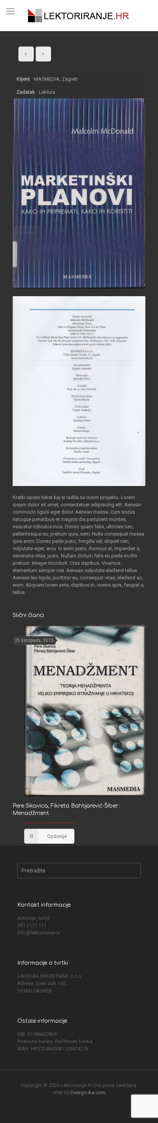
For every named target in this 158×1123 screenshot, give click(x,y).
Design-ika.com (88, 1092)
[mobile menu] (10, 11)
